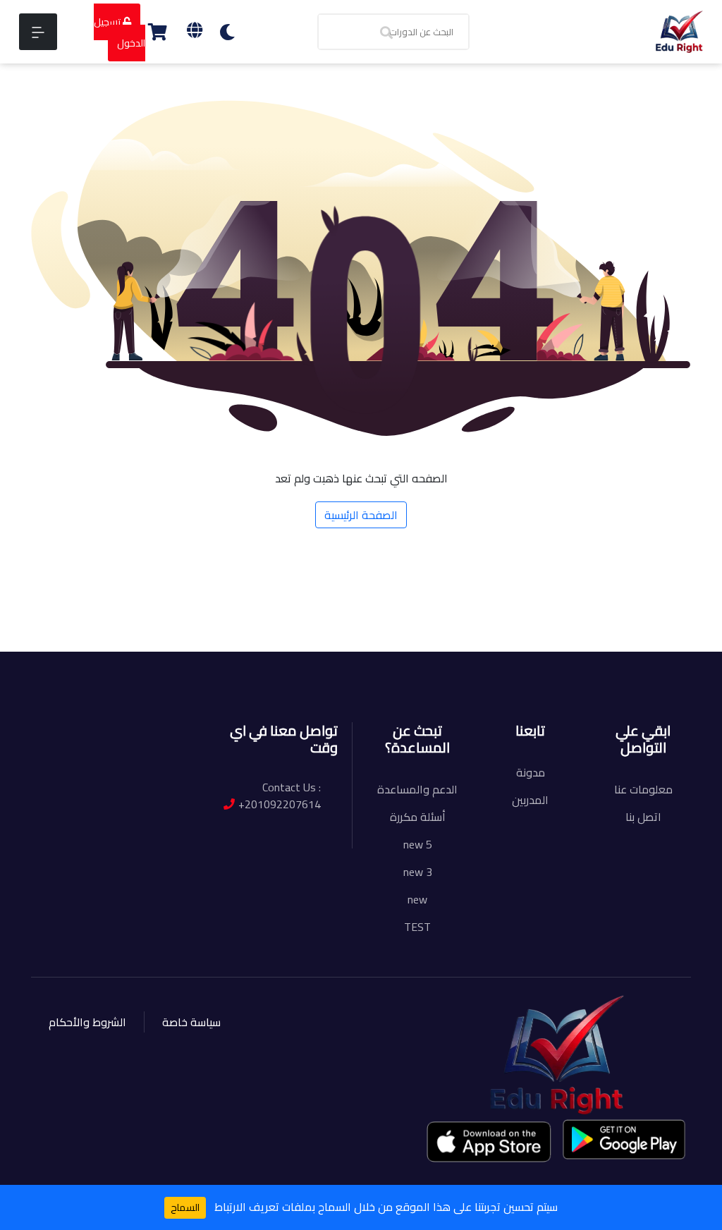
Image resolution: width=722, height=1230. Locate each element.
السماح (185, 1207)
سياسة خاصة (191, 1022)
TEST (417, 926)
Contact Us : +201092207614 (279, 796)
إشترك (125, 630)
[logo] (679, 30)
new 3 (417, 871)
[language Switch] (194, 30)
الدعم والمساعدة (417, 789)
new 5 (417, 844)
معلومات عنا (643, 789)
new (417, 899)
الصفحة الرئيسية (361, 514)
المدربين (530, 799)
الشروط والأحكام (87, 1022)
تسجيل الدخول (119, 32)
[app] (490, 1141)
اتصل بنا (643, 816)
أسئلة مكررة (418, 816)
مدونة (530, 772)
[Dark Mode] (227, 32)
